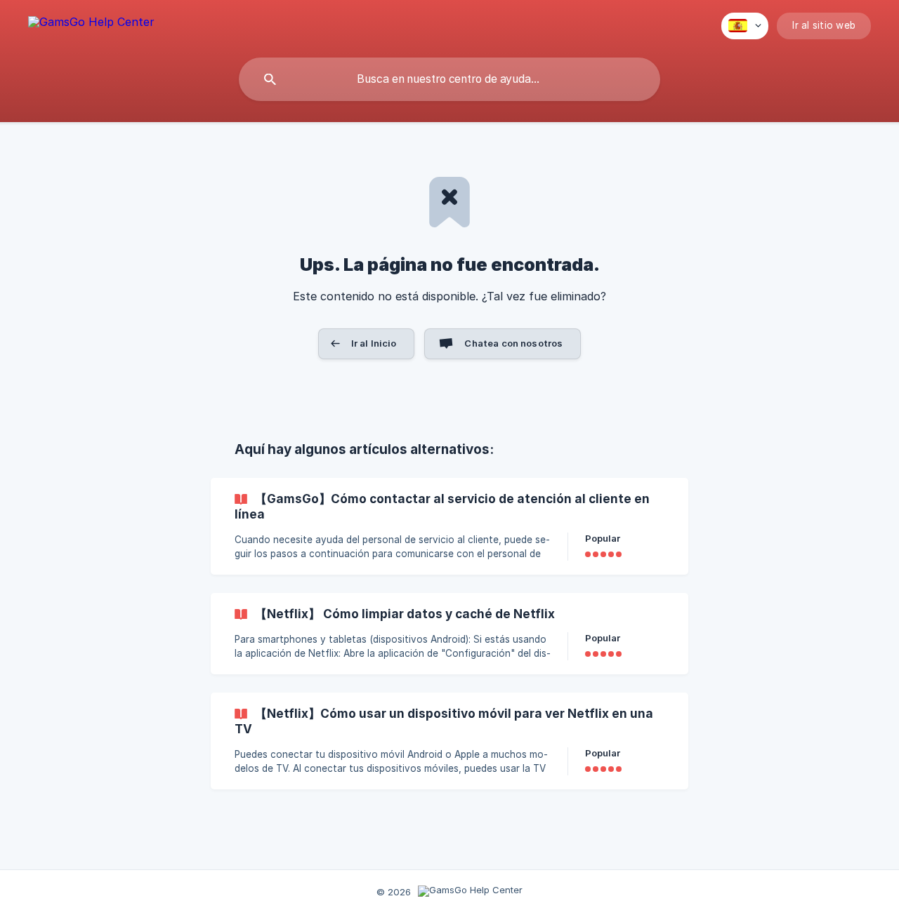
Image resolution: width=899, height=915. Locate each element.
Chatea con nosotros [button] (513, 343)
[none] (91, 24)
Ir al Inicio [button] (374, 343)
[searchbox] (449, 79)
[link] (449, 526)
